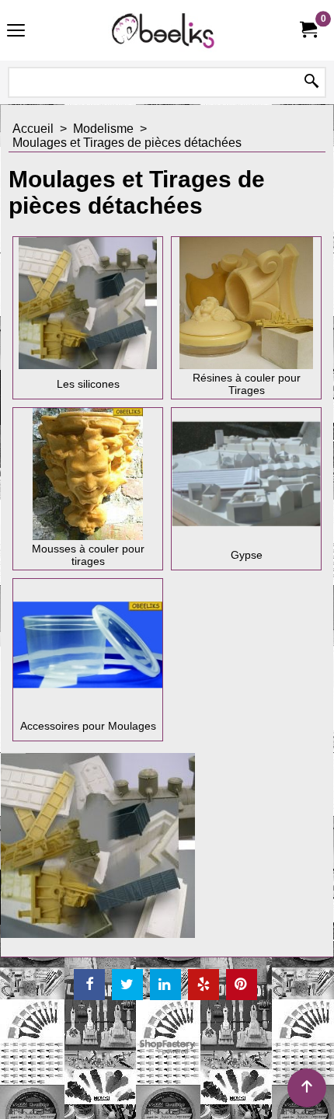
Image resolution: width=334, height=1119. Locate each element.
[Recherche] (311, 82)
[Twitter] (127, 984)
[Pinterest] (241, 984)
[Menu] (16, 32)
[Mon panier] (307, 30)
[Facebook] (89, 984)
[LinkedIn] (165, 984)
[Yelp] (203, 984)
